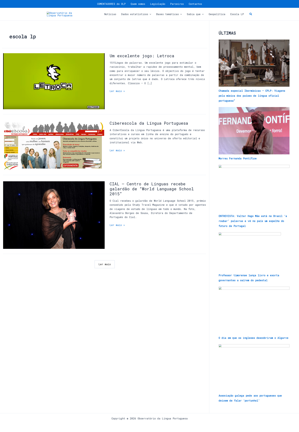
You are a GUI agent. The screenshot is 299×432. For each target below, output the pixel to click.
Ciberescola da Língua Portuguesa (149, 123)
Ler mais (105, 264)
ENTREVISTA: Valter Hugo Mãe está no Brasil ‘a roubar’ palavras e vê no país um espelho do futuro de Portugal (253, 221)
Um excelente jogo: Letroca (142, 55)
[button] (149, 14)
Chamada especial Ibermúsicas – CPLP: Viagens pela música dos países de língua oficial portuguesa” (252, 95)
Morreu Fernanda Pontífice (238, 158)
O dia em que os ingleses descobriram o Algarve (253, 337)
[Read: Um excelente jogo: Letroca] (54, 80)
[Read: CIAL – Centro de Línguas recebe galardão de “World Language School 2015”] (54, 214)
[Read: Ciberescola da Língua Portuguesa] (54, 145)
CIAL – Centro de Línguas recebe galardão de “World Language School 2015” (152, 188)
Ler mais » (117, 91)
